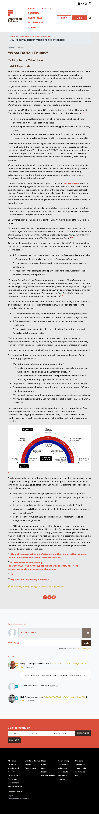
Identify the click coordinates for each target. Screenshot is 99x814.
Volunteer (62, 768)
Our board (12, 779)
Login (10, 795)
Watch (44, 768)
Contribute (63, 771)
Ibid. (12, 574)
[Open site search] (90, 18)
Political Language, (47, 586)
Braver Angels (71, 183)
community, (16, 586)
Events (45, 8)
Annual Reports (15, 786)
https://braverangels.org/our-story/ (29, 579)
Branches (34, 13)
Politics (60, 586)
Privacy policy (80, 768)
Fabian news (30, 768)
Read (47, 36)
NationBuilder (25, 798)
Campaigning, (30, 586)
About (32, 8)
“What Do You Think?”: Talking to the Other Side (65, 697)
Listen (44, 771)
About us (12, 764)
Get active (63, 764)
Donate (32, 27)
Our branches (14, 782)
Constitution (14, 775)
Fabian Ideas (35, 18)
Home (13, 36)
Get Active (34, 22)
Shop (64, 18)
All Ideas (38, 36)
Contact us (79, 764)
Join (79, 18)
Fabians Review (48, 775)
